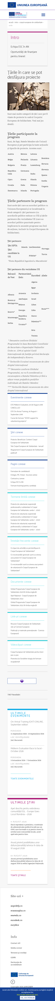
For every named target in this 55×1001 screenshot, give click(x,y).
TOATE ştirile (18, 875)
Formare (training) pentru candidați (23, 485)
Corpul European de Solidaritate (30, 22)
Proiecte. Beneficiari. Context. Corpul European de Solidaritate (24, 441)
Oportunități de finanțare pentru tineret (24, 54)
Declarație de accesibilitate (16, 963)
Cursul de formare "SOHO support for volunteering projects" (24, 420)
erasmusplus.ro (18, 910)
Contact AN (15, 943)
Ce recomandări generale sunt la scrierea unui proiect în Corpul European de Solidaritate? (26, 558)
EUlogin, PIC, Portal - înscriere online (24, 475)
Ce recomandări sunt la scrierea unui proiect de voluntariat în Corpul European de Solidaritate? (27, 567)
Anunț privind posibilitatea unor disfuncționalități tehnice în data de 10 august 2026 (27, 845)
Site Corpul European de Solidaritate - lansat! (27, 446)
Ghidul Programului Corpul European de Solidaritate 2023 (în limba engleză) (25, 591)
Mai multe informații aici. (27, 995)
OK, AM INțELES (28, 998)
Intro (16, 22)
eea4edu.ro (16, 915)
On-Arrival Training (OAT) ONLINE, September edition (27, 723)
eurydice (15, 925)
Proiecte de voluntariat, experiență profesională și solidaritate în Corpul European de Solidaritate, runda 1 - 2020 (25, 507)
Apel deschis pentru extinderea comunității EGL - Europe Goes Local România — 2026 (25, 811)
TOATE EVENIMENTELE (22, 779)
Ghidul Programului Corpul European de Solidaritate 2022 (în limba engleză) (25, 604)
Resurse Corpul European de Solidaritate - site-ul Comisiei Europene (26, 625)
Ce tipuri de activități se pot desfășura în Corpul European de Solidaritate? (25, 550)
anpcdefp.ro (16, 906)
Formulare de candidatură (20, 471)
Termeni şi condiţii (18, 953)
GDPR (13, 957)
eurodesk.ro (16, 920)
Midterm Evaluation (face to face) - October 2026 (27, 749)
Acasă (11, 22)
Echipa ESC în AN (20, 47)
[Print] (21, 683)
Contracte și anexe (17, 478)
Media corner (16, 948)
